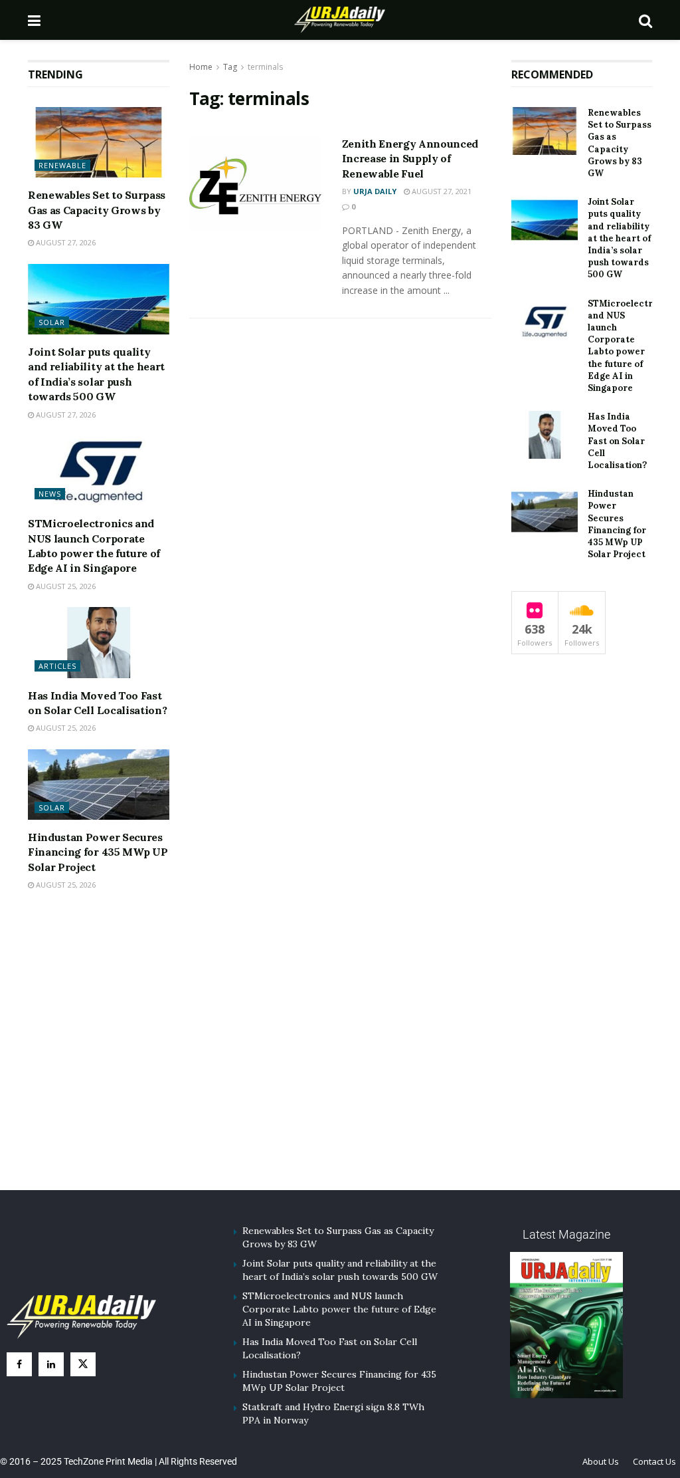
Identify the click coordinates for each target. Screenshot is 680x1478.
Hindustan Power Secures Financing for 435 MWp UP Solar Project (97, 852)
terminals (265, 66)
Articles (57, 666)
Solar (52, 322)
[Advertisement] (340, 1058)
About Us (600, 1461)
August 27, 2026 (65, 242)
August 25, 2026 (65, 586)
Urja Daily (374, 191)
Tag (230, 66)
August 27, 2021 (440, 191)
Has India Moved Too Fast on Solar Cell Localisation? (617, 441)
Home (200, 66)
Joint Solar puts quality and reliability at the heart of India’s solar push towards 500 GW (619, 238)
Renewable (62, 165)
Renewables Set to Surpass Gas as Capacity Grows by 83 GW (96, 209)
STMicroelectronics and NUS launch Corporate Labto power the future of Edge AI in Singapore (632, 346)
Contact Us (654, 1461)
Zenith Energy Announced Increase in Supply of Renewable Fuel (410, 158)
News (50, 494)
